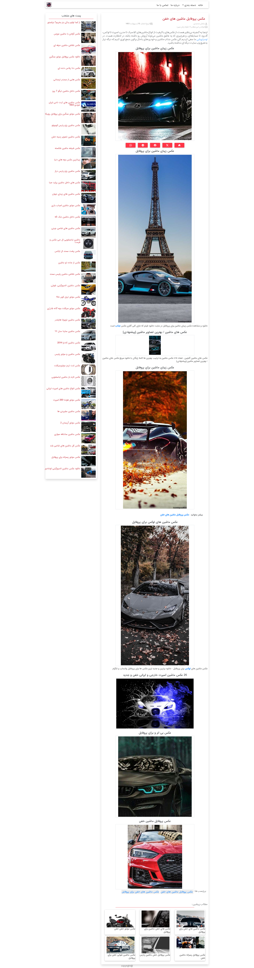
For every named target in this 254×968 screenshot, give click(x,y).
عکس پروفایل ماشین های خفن (174, 514)
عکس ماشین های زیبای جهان (66, 194)
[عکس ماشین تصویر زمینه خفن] (88, 141)
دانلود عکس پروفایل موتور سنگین (64, 57)
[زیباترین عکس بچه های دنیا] (88, 164)
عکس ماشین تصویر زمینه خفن (65, 137)
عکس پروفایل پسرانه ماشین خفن (192, 956)
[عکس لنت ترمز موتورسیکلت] (88, 370)
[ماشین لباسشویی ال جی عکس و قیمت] (88, 244)
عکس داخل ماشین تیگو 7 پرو (66, 91)
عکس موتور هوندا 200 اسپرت (66, 400)
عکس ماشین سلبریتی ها (68, 411)
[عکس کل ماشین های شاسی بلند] (88, 450)
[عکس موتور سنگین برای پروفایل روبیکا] (88, 118)
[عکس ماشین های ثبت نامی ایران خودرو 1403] (88, 106)
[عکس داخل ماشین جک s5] (88, 221)
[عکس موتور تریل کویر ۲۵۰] (88, 301)
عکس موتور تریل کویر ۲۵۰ (68, 297)
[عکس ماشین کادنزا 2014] (88, 347)
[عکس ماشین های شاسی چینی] (88, 232)
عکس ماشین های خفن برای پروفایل (140, 892)
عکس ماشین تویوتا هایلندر (67, 320)
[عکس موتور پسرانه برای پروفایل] (88, 461)
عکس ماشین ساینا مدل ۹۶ (67, 331)
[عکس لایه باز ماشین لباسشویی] (88, 381)
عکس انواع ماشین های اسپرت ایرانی (63, 388)
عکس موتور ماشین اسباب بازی (65, 205)
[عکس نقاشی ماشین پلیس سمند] (88, 278)
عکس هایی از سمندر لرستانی (66, 79)
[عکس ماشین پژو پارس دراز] (88, 175)
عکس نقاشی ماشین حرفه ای (67, 45)
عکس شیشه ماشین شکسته (67, 148)
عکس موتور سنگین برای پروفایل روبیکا (62, 114)
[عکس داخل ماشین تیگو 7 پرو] (88, 95)
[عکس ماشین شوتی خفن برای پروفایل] (120, 948)
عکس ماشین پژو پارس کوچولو (66, 125)
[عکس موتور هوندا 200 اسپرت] (88, 404)
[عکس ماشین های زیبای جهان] (88, 198)
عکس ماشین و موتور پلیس (67, 354)
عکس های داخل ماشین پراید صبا (64, 182)
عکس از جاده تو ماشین (69, 262)
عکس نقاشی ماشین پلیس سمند (65, 274)
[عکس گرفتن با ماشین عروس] (88, 38)
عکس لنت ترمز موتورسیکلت (67, 365)
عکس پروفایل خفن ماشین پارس (155, 955)
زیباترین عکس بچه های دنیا (67, 159)
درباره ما (175, 5)
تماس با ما (162, 5)
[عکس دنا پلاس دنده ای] (88, 72)
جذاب (117, 326)
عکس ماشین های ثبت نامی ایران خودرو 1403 (64, 104)
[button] (179, 145)
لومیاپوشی (202, 39)
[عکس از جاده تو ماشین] (88, 267)
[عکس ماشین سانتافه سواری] (88, 438)
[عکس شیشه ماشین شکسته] (88, 152)
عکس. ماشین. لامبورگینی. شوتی (65, 285)
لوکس (187, 668)
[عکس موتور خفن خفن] (120, 926)
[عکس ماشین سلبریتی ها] (88, 415)
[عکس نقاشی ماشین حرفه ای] (88, 49)
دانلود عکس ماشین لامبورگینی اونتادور (62, 468)
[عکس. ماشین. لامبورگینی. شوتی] (88, 289)
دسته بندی (190, 5)
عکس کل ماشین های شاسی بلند (65, 445)
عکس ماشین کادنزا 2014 (68, 343)
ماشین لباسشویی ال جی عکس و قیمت (65, 241)
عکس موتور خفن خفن (124, 929)
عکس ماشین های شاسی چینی (65, 228)
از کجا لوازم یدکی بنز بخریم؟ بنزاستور (63, 22)
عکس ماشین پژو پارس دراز (67, 171)
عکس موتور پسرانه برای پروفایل (65, 457)
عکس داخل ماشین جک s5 (67, 217)
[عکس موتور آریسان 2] (88, 427)
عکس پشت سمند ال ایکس (67, 251)
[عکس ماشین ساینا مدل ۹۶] (88, 335)
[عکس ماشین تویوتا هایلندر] (88, 324)
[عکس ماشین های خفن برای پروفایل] (190, 925)
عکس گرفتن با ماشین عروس (67, 34)
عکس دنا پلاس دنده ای (69, 68)
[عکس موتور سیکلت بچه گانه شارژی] (88, 312)
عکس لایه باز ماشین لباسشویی (65, 377)
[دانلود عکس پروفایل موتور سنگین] (88, 61)
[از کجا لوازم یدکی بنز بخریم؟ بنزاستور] (88, 26)
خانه (200, 5)
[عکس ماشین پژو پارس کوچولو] (88, 129)
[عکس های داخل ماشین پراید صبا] (88, 186)
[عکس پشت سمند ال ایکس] (88, 255)
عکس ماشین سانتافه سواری (67, 434)
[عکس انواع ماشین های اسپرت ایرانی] (88, 392)
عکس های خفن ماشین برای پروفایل (157, 930)
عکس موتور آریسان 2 (70, 423)
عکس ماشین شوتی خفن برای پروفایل (121, 956)
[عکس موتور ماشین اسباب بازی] (88, 209)
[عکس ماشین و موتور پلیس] (88, 358)
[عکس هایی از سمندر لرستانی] (88, 84)
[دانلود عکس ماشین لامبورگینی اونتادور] (88, 472)
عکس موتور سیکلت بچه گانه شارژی (63, 308)
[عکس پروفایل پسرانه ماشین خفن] (190, 943)
